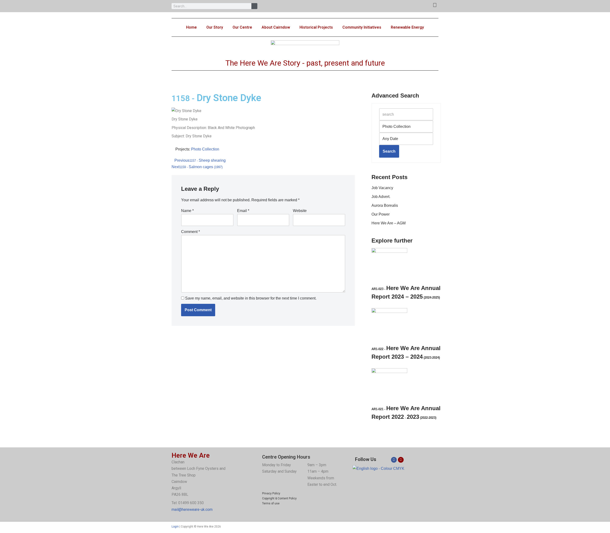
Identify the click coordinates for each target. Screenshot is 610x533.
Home (191, 27)
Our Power (380, 214)
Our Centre (242, 27)
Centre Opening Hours (286, 457)
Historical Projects (316, 27)
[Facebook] (394, 460)
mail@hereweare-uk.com (192, 509)
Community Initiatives (361, 27)
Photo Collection (205, 149)
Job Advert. (380, 197)
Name (187, 211)
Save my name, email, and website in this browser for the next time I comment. (250, 298)
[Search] (254, 6)
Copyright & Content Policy (279, 498)
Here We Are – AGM (388, 223)
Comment (190, 232)
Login (175, 526)
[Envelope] (401, 460)
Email (243, 211)
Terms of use (271, 503)
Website (300, 211)
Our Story (214, 27)
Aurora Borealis (384, 205)
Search (389, 151)
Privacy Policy (271, 493)
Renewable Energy (407, 27)
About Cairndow (276, 27)
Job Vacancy (382, 188)
